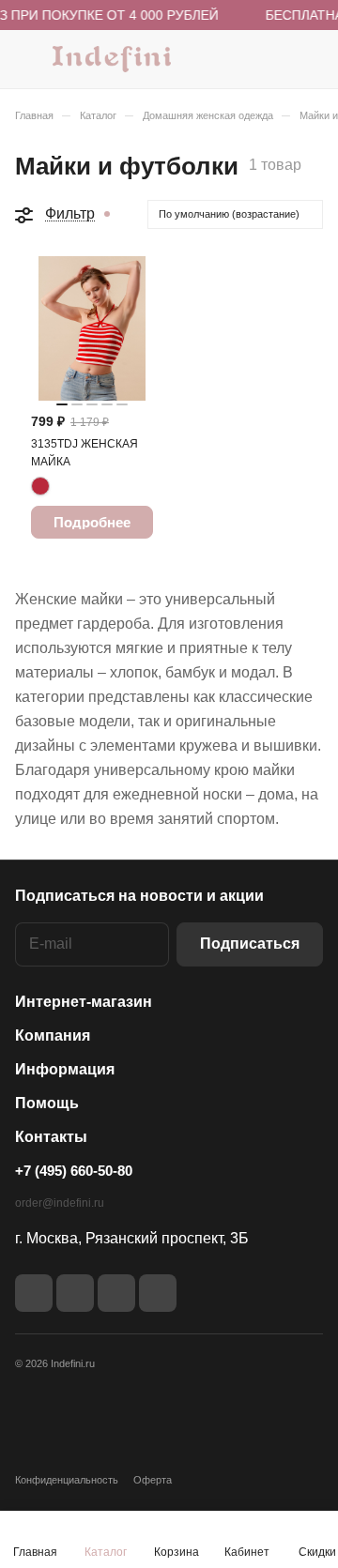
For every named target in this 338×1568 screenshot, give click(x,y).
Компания (52, 1035)
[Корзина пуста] (308, 59)
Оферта (152, 1479)
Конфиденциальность (66, 1479)
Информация (65, 1069)
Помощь (47, 1103)
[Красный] (40, 486)
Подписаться (250, 943)
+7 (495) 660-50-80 (73, 1171)
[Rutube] (75, 1293)
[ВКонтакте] (34, 1293)
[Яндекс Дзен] (116, 1293)
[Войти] (271, 59)
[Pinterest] (158, 1293)
